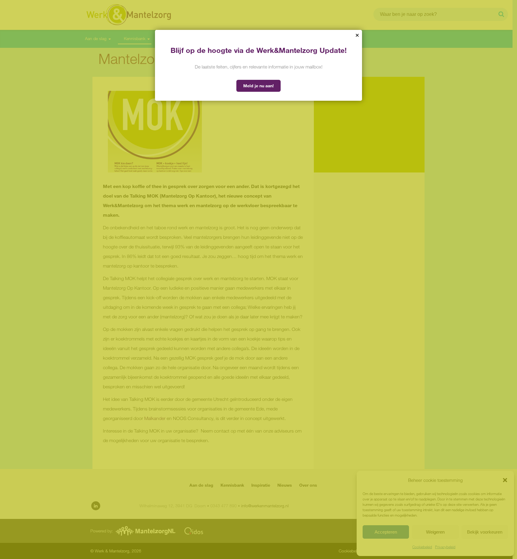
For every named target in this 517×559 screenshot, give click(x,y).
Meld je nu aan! (258, 85)
